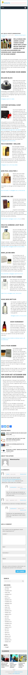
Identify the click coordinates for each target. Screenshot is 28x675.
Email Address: (5, 552)
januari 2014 (7, 638)
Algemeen (17, 35)
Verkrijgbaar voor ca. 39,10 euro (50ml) (9, 164)
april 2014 (7, 632)
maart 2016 (7, 607)
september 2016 (8, 603)
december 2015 (8, 610)
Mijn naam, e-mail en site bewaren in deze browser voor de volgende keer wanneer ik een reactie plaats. (14, 567)
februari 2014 (8, 636)
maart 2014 (7, 634)
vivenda (7, 474)
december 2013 (8, 639)
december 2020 (8, 587)
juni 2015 (7, 616)
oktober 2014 (8, 625)
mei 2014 (7, 630)
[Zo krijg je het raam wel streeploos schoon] (23, 658)
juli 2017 (7, 596)
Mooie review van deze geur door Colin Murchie (11, 129)
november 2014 (8, 623)
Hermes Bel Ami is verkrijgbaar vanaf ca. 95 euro (11, 218)
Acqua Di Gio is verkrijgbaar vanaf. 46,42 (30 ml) (11, 293)
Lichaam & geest (22, 35)
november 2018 (8, 590)
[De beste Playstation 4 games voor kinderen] (14, 658)
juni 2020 (7, 588)
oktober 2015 (8, 612)
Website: (4, 558)
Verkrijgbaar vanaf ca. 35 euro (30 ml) (18, 315)
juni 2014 (7, 629)
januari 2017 (7, 598)
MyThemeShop (16, 673)
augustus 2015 (8, 614)
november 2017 (8, 594)
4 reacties (3, 36)
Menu (2, 7)
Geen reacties (8, 441)
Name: (4, 546)
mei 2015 (7, 618)
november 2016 (8, 601)
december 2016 (8, 599)
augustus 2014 (8, 627)
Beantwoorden (23, 474)
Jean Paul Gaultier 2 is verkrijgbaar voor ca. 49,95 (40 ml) (13, 190)
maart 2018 (7, 592)
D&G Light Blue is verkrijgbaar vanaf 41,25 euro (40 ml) (12, 246)
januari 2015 (7, 619)
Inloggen (7, 647)
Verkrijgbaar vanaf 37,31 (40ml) (7, 99)
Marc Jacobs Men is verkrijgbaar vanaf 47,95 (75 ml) (12, 273)
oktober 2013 (8, 641)
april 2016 (7, 605)
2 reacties (8, 435)
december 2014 (8, 621)
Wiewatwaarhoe (18, 672)
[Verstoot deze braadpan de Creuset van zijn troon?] (5, 658)
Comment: (4, 534)
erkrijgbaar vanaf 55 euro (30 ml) (8, 140)
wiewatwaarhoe (4, 35)
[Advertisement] (14, 20)
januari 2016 (7, 608)
